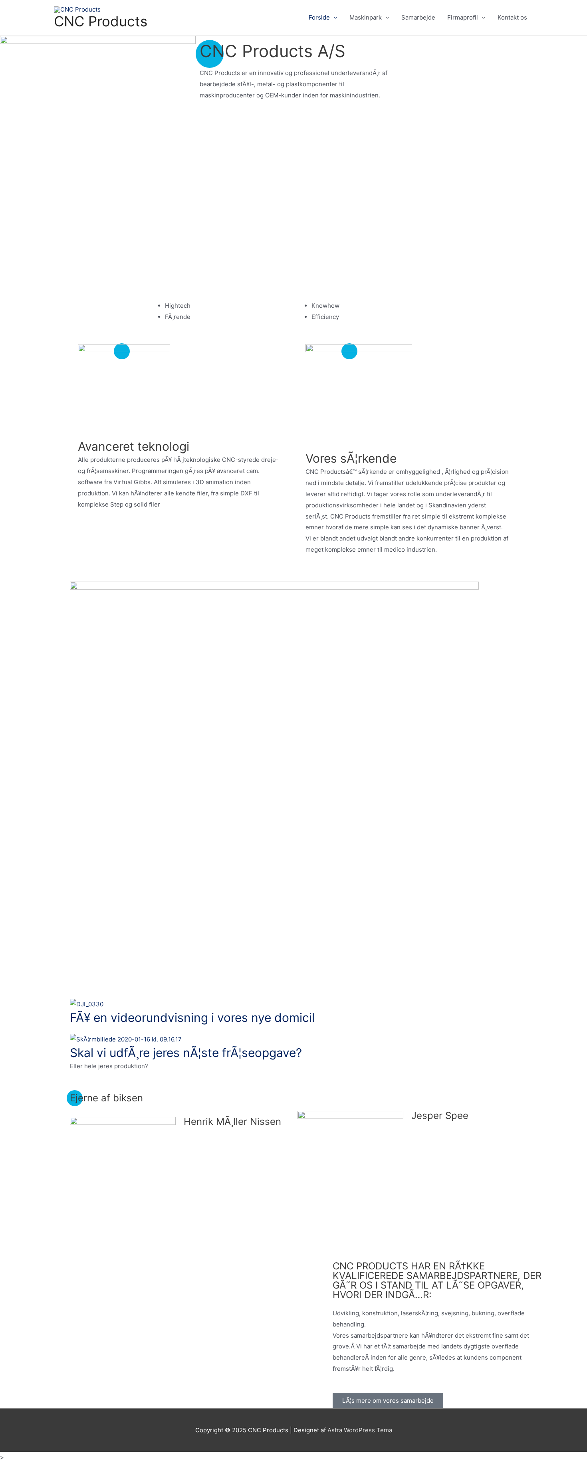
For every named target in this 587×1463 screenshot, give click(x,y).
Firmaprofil (462, 17)
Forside (319, 17)
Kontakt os (512, 17)
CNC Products (100, 21)
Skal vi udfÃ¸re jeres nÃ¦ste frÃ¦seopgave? (186, 1052)
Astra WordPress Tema (359, 1430)
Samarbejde (418, 17)
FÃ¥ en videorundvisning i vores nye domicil (192, 1017)
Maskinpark (365, 17)
